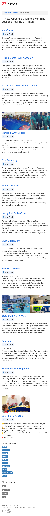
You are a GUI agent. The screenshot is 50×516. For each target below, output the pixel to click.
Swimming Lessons (10, 12)
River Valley (6, 466)
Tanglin (4, 476)
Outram (4, 463)
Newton (4, 456)
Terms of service (8, 507)
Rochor (4, 469)
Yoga (3, 497)
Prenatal (4, 493)
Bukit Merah (6, 450)
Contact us (31, 507)
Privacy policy (20, 507)
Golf (3, 486)
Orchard (4, 460)
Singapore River (7, 473)
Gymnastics (5, 490)
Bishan (4, 447)
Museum (4, 453)
